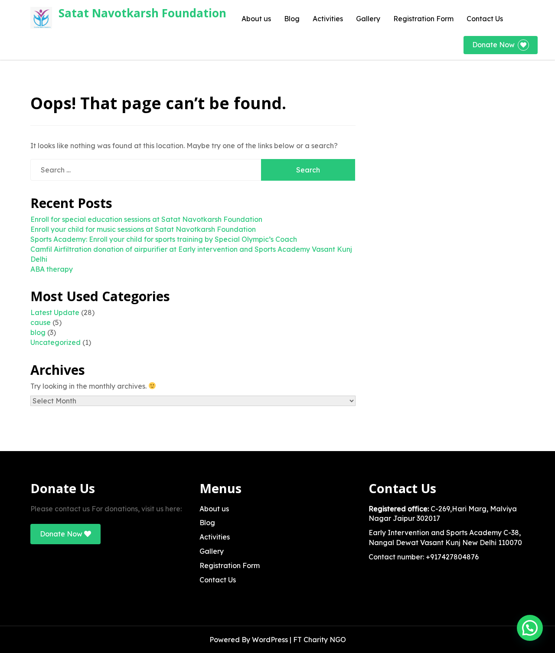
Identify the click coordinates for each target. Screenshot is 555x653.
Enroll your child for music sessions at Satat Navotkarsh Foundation (143, 229)
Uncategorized (55, 342)
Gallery (368, 18)
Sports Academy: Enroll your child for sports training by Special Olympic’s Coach (163, 239)
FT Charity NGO (319, 639)
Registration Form (423, 18)
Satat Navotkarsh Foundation (142, 13)
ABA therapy (51, 269)
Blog (292, 18)
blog (38, 332)
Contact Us (485, 18)
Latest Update (54, 312)
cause (40, 322)
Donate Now (493, 44)
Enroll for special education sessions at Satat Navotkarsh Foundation (146, 219)
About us (256, 18)
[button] (530, 628)
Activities (328, 18)
